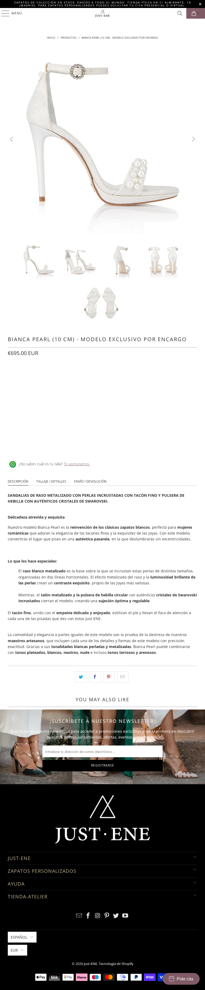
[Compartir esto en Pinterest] (109, 676)
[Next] (193, 139)
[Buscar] (180, 13)
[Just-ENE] (102, 13)
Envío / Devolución (90, 481)
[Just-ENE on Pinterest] (107, 916)
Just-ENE (90, 963)
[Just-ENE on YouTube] (125, 916)
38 (51, 376)
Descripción (18, 481)
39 (64, 376)
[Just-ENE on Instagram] (98, 916)
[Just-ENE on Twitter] (116, 916)
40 (77, 376)
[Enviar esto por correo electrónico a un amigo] (122, 676)
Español (19, 937)
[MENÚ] (3, 13)
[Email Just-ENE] (79, 916)
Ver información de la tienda (35, 447)
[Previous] (11, 139)
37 (39, 376)
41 (90, 376)
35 (13, 376)
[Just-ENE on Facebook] (88, 916)
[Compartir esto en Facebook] (94, 676)
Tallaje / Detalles (51, 481)
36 (26, 376)
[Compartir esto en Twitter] (80, 676)
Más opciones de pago (102, 423)
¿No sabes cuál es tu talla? (54, 463)
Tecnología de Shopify (116, 963)
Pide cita (185, 979)
